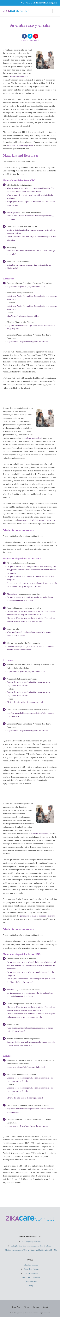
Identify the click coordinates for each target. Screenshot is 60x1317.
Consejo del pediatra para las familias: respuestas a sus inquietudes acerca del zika (28, 684)
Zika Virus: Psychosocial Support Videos (23, 316)
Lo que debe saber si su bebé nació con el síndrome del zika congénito (30, 973)
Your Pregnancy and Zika (31, 1242)
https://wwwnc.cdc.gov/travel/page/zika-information (27, 342)
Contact (45, 1307)
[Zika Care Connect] (16, 11)
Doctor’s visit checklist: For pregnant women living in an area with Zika (31, 238)
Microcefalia (12, 594)
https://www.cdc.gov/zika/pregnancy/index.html (26, 287)
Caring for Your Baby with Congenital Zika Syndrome (31, 1246)
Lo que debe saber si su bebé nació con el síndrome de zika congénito (30, 578)
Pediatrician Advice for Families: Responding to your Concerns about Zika (32, 297)
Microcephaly (12, 212)
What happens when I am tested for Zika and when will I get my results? (31, 252)
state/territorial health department (20, 145)
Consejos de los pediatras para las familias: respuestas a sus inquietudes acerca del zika (30, 1079)
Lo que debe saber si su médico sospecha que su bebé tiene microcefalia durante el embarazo (30, 599)
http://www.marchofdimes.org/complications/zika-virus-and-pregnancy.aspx (31, 327)
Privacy (26, 1307)
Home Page (16, 1307)
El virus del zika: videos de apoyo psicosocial (25, 702)
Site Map (36, 1307)
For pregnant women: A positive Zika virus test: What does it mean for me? (31, 203)
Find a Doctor (31, 1281)
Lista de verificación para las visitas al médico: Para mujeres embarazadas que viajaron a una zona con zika (31, 613)
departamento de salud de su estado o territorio (36, 520)
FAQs (31, 1286)
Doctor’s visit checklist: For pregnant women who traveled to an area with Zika (31, 231)
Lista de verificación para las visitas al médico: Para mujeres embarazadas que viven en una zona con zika (31, 619)
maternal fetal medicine (19, 77)
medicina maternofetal (33, 438)
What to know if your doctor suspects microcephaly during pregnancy (30, 217)
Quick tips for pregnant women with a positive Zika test (29, 265)
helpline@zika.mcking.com (45, 3)
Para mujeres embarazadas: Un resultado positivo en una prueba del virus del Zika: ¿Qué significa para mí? (32, 584)
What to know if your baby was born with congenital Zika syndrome (30, 196)
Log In (24, 3)
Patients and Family (31, 1273)
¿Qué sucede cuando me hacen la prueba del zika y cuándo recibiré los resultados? (30, 634)
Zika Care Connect (31, 1265)
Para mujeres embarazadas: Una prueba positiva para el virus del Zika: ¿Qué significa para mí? (31, 980)
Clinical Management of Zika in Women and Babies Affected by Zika (31, 1250)
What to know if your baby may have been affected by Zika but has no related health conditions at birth (30, 190)
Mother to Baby (13, 268)
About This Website (31, 1269)
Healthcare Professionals (31, 1277)
